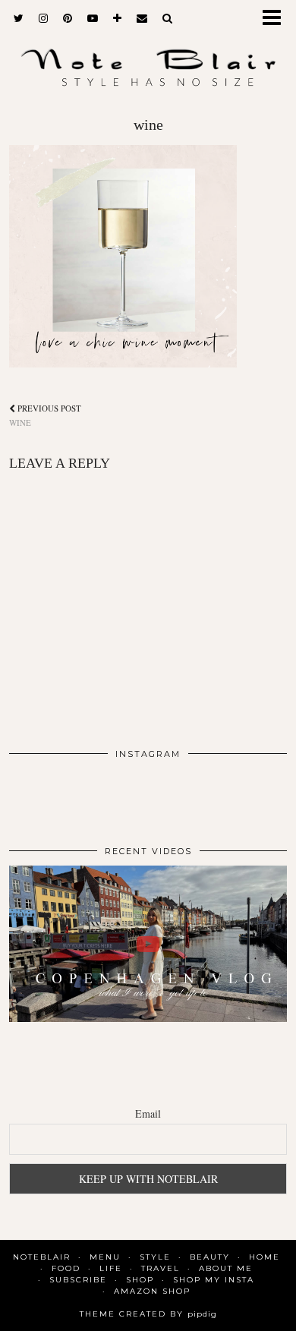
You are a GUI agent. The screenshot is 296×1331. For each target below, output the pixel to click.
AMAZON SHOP (152, 1291)
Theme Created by (148, 1314)
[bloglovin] (117, 18)
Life (110, 1268)
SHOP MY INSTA (213, 1280)
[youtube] (92, 18)
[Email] (142, 18)
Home (264, 1257)
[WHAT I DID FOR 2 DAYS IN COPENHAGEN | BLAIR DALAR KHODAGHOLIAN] (148, 944)
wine (45, 415)
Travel (160, 1268)
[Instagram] (37, 796)
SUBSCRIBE (78, 1280)
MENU (105, 1257)
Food (66, 1268)
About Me (226, 1268)
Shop (140, 1280)
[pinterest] (67, 18)
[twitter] (19, 18)
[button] (276, 19)
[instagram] (43, 18)
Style (155, 1257)
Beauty (210, 1257)
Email (148, 1113)
